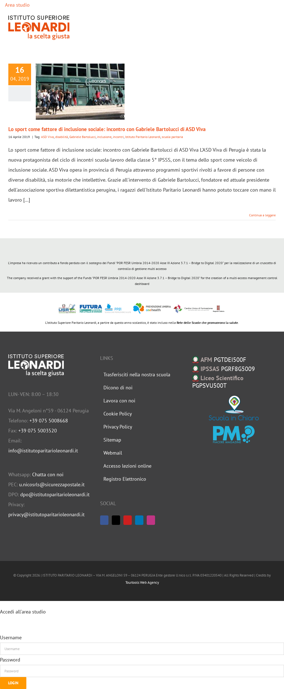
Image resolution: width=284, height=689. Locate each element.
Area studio (17, 5)
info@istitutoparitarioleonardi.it (43, 450)
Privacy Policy (117, 427)
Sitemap (112, 440)
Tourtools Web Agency (142, 582)
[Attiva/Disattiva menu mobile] (273, 28)
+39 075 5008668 (48, 420)
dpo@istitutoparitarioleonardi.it (55, 494)
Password (10, 660)
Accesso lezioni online (127, 466)
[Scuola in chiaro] (234, 408)
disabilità (61, 137)
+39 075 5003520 (37, 430)
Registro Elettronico (124, 479)
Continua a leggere (262, 215)
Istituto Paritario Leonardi (142, 137)
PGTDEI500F (223, 360)
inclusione (104, 137)
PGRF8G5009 (228, 369)
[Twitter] (116, 520)
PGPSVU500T (218, 381)
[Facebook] (104, 520)
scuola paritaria (172, 137)
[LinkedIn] (139, 520)
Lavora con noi (119, 400)
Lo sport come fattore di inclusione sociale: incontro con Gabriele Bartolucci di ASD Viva (107, 129)
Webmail (112, 453)
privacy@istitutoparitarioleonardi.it (46, 514)
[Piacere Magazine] (234, 434)
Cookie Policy (117, 413)
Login (13, 682)
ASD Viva (47, 137)
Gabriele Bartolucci (82, 137)
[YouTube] (127, 520)
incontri (118, 137)
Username (11, 637)
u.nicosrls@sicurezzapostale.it (52, 484)
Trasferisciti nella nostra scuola (136, 374)
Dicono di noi (118, 387)
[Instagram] (151, 520)
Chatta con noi (48, 474)
